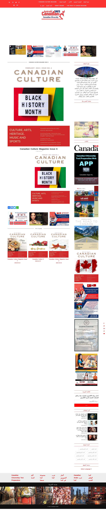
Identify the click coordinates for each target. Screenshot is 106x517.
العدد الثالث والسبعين (92, 459)
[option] (17, 51)
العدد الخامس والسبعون (92, 455)
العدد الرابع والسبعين (80, 455)
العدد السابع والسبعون (80, 452)
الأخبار (70, 1)
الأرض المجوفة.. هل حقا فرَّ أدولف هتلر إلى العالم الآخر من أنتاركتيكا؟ (81, 415)
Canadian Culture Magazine (47, 1)
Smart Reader (59, 5)
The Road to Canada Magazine (76, 5)
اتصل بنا (42, 5)
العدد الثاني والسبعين (81, 459)
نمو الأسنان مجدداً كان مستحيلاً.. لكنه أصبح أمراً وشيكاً (82, 422)
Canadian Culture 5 (17, 259)
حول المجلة (86, 1)
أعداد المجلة (49, 5)
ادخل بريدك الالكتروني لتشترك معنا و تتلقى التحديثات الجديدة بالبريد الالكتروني (86, 396)
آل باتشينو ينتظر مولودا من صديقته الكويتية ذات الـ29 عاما (81, 436)
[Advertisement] (53, 32)
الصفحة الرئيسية (77, 1)
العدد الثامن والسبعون (92, 452)
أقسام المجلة (63, 1)
